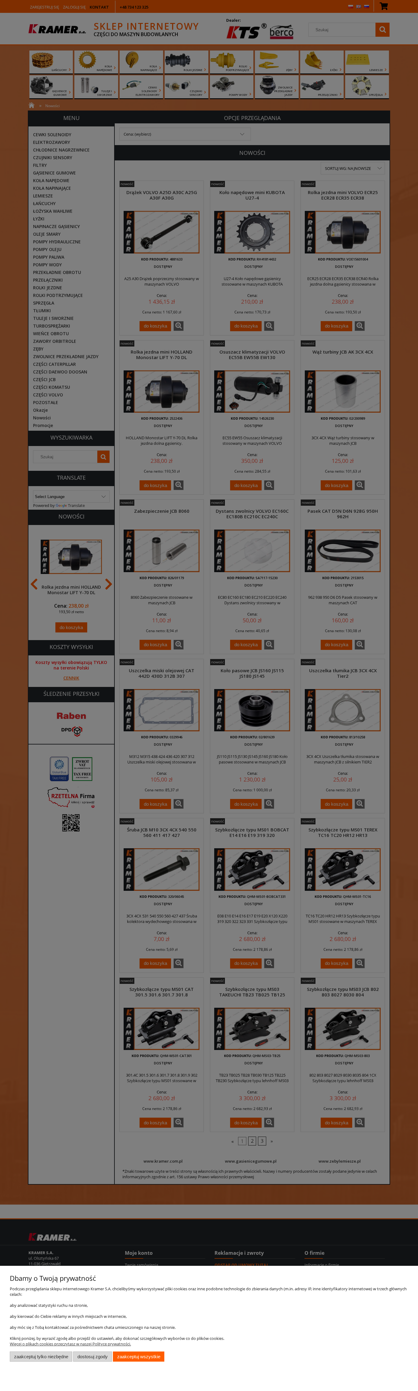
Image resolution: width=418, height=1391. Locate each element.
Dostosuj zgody (92, 1356)
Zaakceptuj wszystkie (138, 1356)
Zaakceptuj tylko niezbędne (41, 1356)
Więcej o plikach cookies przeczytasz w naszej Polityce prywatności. (70, 1344)
